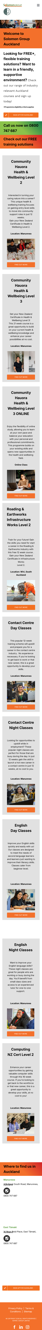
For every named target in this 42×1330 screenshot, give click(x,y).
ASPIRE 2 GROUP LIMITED (21, 1321)
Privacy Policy (15, 1308)
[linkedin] (21, 1327)
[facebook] (14, 1327)
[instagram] (27, 1327)
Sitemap (28, 1311)
